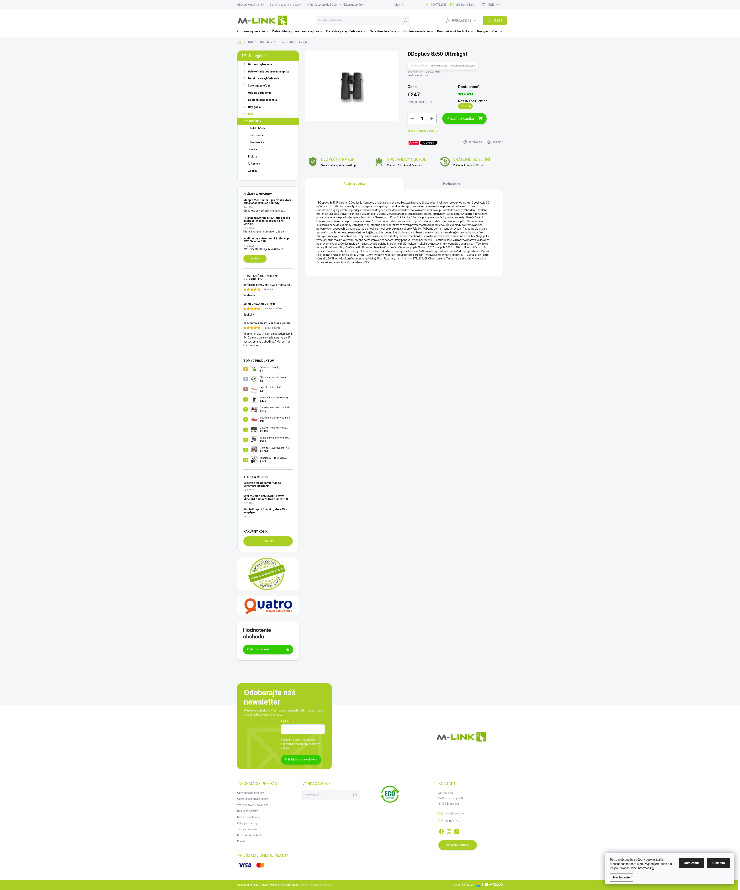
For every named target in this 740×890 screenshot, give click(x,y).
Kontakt (242, 841)
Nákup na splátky (353, 4)
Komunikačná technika (262, 99)
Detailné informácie (421, 131)
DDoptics (255, 121)
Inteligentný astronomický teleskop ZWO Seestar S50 (266, 240)
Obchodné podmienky (250, 4)
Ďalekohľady (257, 128)
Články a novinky (247, 823)
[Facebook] (441, 831)
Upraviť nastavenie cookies (316, 884)
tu (653, 868)
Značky (252, 170)
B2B (250, 113)
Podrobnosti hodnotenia (462, 65)
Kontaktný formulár (457, 844)
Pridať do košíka (460, 118)
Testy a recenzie (247, 829)
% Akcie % (254, 163)
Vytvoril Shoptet (463, 884)
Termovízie (257, 135)
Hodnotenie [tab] (451, 183)
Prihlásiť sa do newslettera (301, 759)
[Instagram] (449, 831)
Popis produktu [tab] (354, 183)
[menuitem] (253, 31)
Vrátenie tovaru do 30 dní (322, 4)
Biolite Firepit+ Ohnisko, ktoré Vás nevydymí (265, 511)
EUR (491, 5)
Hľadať (405, 20)
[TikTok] (457, 831)
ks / (268, 540)
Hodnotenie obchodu (249, 835)
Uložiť (415, 142)
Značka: (418, 75)
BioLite (253, 149)
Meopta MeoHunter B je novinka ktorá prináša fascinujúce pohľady (267, 202)
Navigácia (254, 107)
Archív (255, 258)
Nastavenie (621, 877)
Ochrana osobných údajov (285, 4)
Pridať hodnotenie (258, 649)
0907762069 (454, 821)
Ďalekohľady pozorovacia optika (268, 71)
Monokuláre (257, 142)
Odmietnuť (691, 863)
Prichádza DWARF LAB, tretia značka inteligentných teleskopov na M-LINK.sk (266, 220)
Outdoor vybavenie (260, 64)
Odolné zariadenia (260, 92)
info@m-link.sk (455, 813)
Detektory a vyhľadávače (263, 78)
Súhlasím (718, 863)
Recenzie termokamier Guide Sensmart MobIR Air (262, 484)
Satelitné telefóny (259, 85)
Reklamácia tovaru (248, 817)
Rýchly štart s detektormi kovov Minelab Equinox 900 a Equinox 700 (265, 497)
